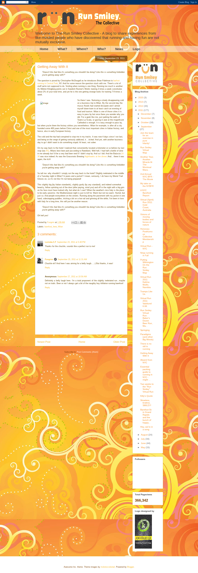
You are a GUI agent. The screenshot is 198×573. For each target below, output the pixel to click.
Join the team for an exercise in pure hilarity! (147, 138)
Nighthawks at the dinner (96, 156)
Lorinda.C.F (50, 242)
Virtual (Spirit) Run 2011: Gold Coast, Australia (147, 204)
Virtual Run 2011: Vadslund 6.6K (146, 302)
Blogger (130, 567)
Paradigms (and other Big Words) (146, 337)
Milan (60, 226)
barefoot (48, 226)
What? (62, 49)
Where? (82, 49)
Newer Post (43, 342)
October (145, 122)
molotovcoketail (108, 567)
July (143, 439)
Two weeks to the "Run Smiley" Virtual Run (147, 388)
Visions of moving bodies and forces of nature (146, 219)
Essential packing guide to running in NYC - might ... (146, 373)
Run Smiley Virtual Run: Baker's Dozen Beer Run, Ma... (146, 318)
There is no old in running (145, 346)
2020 (141, 97)
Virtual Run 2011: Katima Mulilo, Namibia (145, 282)
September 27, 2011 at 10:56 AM (72, 276)
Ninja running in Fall (146, 254)
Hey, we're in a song (146, 428)
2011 (141, 110)
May (143, 447)
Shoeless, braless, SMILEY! (145, 403)
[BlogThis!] (75, 222)
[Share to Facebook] (81, 222)
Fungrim (49, 259)
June (143, 443)
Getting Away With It (146, 354)
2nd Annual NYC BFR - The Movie (146, 176)
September (146, 126)
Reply (47, 250)
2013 (141, 102)
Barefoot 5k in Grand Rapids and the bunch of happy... (146, 416)
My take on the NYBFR (147, 184)
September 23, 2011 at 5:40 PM (71, 242)
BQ (47, 151)
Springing (145, 330)
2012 (141, 106)
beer (55, 226)
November (146, 118)
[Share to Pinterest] (84, 222)
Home (44, 49)
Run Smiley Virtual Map (145, 150)
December (146, 114)
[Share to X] (78, 222)
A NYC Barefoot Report (145, 193)
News (119, 49)
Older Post (119, 342)
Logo (136, 49)
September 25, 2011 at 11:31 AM (72, 259)
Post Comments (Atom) (87, 352)
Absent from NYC (146, 361)
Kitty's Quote (146, 396)
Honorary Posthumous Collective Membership (147, 235)
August (144, 434)
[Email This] (72, 222)
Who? (101, 49)
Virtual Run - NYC (146, 247)
